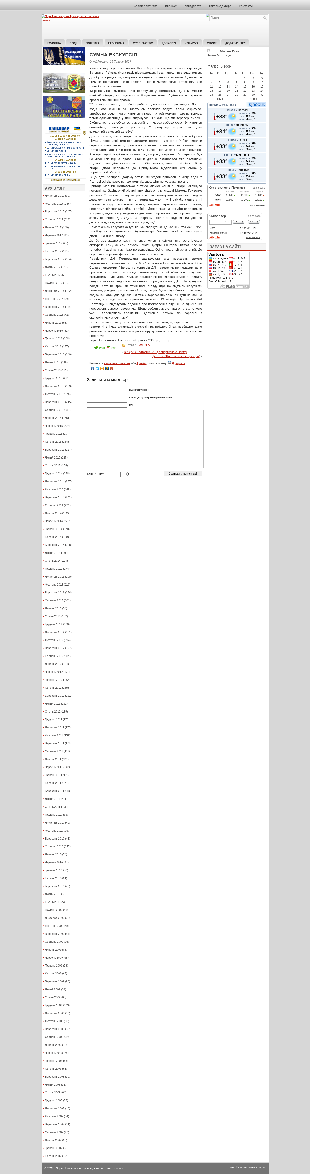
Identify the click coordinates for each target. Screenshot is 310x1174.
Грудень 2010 (53, 814)
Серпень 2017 (54, 219)
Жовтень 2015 (54, 394)
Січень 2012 (53, 711)
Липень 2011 (53, 759)
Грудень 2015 (53, 378)
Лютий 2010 (52, 894)
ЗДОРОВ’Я (169, 43)
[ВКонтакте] (92, 368)
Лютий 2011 (52, 799)
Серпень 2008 (54, 1037)
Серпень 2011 (54, 751)
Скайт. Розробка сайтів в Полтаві (247, 1167)
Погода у (237, 110)
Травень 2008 (53, 1060)
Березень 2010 (54, 886)
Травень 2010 (53, 870)
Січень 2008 (53, 1092)
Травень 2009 (53, 965)
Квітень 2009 (53, 973)
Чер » (253, 98)
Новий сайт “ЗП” (145, 6)
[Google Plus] (111, 368)
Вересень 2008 (54, 1029)
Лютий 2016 (52, 362)
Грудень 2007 (53, 1100)
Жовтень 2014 (54, 489)
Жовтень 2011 (54, 735)
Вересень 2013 (54, 592)
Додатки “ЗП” (235, 43)
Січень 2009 (53, 997)
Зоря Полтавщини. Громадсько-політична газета (89, 1168)
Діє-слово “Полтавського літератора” (176, 356)
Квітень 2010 (53, 878)
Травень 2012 (53, 679)
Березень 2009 (54, 981)
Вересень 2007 (54, 1124)
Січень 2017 (53, 275)
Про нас (171, 6)
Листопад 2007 (54, 1108)
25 (211, 94)
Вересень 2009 (54, 933)
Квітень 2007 (53, 1156)
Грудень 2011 (53, 719)
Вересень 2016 (54, 306)
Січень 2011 (52, 806)
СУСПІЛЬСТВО (143, 43)
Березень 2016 (54, 354)
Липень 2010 (53, 854)
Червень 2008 (54, 1052)
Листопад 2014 (54, 481)
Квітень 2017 (53, 251)
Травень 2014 (53, 529)
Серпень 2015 (54, 410)
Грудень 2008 (53, 1005)
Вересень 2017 (54, 211)
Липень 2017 (53, 227)
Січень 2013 (53, 616)
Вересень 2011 (54, 743)
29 (244, 94)
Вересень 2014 (54, 497)
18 (211, 90)
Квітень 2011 (53, 783)
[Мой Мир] (107, 368)
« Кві (220, 98)
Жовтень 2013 (54, 584)
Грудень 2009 (53, 910)
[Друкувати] (169, 363)
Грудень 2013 (53, 568)
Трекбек (142, 363)
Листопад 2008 (54, 1013)
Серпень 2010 (54, 846)
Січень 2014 (53, 560)
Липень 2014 (53, 513)
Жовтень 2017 (54, 203)
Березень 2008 (54, 1076)
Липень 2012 (53, 664)
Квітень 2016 (53, 346)
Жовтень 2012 (54, 640)
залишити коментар (117, 363)
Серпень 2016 (54, 314)
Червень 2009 (54, 957)
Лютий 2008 (52, 1084)
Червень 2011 (54, 767)
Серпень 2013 (54, 600)
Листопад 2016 (54, 291)
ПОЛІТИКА (93, 43)
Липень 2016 (53, 322)
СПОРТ (212, 43)
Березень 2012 (54, 695)
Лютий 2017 (52, 267)
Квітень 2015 (53, 441)
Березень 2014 (54, 545)
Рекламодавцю (220, 6)
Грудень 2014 (53, 473)
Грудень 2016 (53, 283)
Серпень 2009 (54, 941)
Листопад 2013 (54, 576)
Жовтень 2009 (54, 925)
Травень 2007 (53, 1148)
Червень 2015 (54, 425)
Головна (54, 43)
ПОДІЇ (73, 43)
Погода (213, 104)
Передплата (193, 6)
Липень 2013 (53, 608)
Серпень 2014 (54, 505)
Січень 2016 (53, 370)
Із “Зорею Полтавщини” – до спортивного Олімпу (155, 352)
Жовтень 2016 (54, 298)
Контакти (246, 6)
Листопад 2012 (54, 632)
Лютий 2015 (52, 457)
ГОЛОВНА (144, 344)
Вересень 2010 (54, 838)
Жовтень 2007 (54, 1116)
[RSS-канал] (207, 16)
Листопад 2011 (54, 727)
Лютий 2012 (52, 703)
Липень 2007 (53, 1140)
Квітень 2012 (53, 687)
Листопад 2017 (54, 195)
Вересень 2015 (54, 402)
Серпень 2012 (54, 656)
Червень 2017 (54, 235)
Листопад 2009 (54, 918)
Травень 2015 (53, 433)
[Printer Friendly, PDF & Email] (105, 349)
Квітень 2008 (53, 1068)
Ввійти (211, 55)
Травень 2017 (53, 243)
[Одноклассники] (102, 368)
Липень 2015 (53, 418)
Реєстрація (224, 55)
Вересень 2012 (54, 648)
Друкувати (178, 363)
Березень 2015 (54, 449)
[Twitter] (97, 368)
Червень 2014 (54, 521)
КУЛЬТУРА (191, 43)
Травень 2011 (53, 775)
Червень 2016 (54, 330)
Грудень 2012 (53, 624)
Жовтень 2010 (54, 830)
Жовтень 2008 (54, 1021)
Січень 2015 (53, 465)
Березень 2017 (54, 259)
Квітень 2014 (53, 537)
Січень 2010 (53, 902)
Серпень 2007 (54, 1132)
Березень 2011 (54, 791)
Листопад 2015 (54, 386)
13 (228, 86)
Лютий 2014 (52, 552)
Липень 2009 (53, 949)
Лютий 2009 (52, 989)
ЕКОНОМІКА (116, 43)
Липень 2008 (53, 1045)
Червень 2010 (54, 862)
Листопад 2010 (54, 822)
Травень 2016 (53, 338)
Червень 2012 (54, 672)
